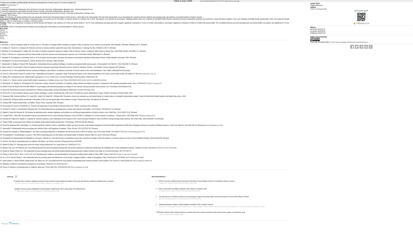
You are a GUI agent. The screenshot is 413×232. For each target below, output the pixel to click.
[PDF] (366, 10)
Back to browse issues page (232, 1)
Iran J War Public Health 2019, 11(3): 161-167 (212, 1)
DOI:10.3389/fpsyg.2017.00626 (135, 157)
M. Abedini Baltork (11, 5)
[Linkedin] (366, 47)
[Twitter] (357, 47)
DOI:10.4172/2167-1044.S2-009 (167, 148)
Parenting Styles (4, 32)
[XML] (361, 10)
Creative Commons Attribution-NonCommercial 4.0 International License (349, 42)
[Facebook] (352, 47)
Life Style (2, 30)
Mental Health (3, 35)
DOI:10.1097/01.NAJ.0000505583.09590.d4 (94, 80)
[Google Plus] (371, 47)
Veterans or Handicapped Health (318, 9)
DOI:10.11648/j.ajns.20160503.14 (142, 161)
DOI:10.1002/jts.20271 (148, 115)
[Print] (357, 10)
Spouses (2, 37)
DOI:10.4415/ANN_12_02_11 (147, 74)
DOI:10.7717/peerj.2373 (154, 83)
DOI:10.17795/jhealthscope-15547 (213, 125)
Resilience (2, 33)
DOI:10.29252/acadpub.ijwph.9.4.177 (134, 132)
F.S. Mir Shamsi (4, 7)
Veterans (2, 38)
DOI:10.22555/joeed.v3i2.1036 (79, 167)
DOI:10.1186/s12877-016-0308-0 (128, 154)
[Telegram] (361, 47)
